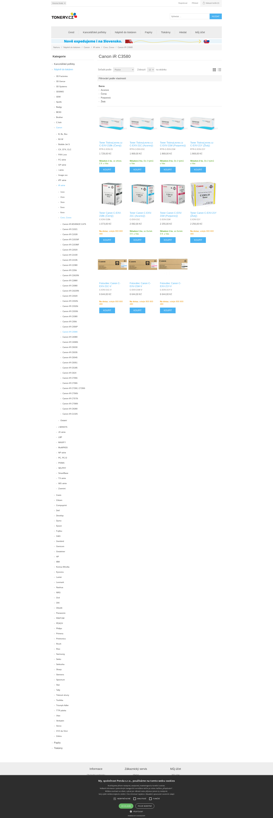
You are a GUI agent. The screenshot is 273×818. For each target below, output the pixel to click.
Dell (58, 510)
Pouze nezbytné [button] (145, 806)
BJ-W (60, 139)
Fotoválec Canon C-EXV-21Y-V (170, 284)
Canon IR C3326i (70, 306)
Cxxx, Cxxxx (108, 47)
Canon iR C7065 (70, 383)
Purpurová (105, 97)
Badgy (59, 107)
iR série (96, 47)
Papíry (148, 32)
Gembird (60, 541)
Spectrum (60, 680)
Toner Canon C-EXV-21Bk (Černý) (110, 214)
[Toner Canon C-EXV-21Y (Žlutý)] (203, 194)
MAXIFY (62, 442)
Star (58, 685)
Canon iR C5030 (70, 347)
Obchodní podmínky (96, 775)
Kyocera (60, 572)
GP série (62, 165)
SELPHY (62, 468)
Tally (58, 690)
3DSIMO (60, 91)
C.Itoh (59, 122)
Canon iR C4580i (70, 342)
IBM (58, 562)
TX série (62, 478)
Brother (59, 117)
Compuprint (61, 505)
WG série (62, 483)
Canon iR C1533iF (71, 239)
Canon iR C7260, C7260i (74, 388)
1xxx (62, 192)
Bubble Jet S (64, 144)
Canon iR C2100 (70, 255)
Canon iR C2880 (70, 280)
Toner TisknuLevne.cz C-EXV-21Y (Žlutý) (201, 144)
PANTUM (60, 618)
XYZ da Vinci (62, 731)
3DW (58, 97)
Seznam (219, 69)
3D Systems (61, 86)
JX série (62, 432)
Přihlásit (195, 3)
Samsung (60, 654)
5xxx (62, 207)
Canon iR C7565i (70, 393)
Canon (87, 47)
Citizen (59, 500)
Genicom (60, 546)
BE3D (58, 112)
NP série (62, 452)
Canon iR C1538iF (71, 244)
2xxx (62, 197)
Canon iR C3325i (70, 301)
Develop (60, 515)
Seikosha (60, 664)
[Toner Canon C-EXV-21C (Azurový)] (142, 194)
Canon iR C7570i (70, 398)
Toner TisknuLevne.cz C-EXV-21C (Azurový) (141, 144)
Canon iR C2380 (70, 265)
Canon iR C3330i (70, 311)
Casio (58, 495)
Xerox (58, 726)
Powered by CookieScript (136, 816)
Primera (59, 633)
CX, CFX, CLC (64, 149)
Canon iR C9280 (70, 409)
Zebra (59, 736)
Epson (59, 526)
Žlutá (103, 101)
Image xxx (63, 175)
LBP (60, 437)
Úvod (71, 32)
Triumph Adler (62, 705)
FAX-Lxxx (62, 154)
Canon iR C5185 (70, 368)
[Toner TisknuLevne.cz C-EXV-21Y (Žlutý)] (203, 123)
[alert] (136, 796)
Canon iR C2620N (71, 275)
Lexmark (60, 582)
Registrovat (182, 3)
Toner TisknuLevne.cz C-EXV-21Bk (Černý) (110, 144)
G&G (58, 536)
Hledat (183, 32)
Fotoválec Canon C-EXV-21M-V (140, 284)
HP (57, 556)
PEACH (59, 623)
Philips (59, 628)
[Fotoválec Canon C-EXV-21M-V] (142, 264)
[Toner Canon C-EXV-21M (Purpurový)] (173, 194)
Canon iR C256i (70, 270)
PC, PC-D (62, 458)
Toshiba (59, 700)
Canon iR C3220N (71, 291)
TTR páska (61, 710)
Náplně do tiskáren (125, 32)
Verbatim (60, 721)
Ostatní (63, 420)
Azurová (105, 90)
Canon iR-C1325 (70, 414)
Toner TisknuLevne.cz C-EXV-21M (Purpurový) (173, 144)
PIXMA (61, 463)
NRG (58, 592)
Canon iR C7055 (70, 378)
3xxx (62, 202)
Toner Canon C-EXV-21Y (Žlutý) (203, 214)
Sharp (59, 669)
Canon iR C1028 (70, 234)
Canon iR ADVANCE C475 (74, 224)
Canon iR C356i (70, 321)
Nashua (59, 587)
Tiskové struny (62, 695)
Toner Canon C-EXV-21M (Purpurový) (171, 214)
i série (61, 170)
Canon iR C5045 (70, 357)
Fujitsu (59, 531)
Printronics (61, 639)
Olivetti (59, 608)
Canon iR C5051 (70, 362)
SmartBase (63, 473)
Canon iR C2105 (70, 260)
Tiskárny (165, 32)
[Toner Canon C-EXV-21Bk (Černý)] (112, 194)
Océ (58, 597)
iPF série (62, 180)
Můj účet (200, 32)
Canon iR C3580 (70, 332)
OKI (58, 603)
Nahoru (56, 47)
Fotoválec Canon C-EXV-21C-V (109, 284)
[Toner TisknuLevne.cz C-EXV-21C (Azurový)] (142, 123)
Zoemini (62, 488)
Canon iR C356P (70, 327)
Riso (58, 649)
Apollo (59, 102)
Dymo (58, 521)
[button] (136, 811)
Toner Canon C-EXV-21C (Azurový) (141, 214)
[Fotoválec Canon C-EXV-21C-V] (112, 264)
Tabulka (214, 69)
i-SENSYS (62, 427)
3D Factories (62, 76)
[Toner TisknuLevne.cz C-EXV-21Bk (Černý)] (112, 123)
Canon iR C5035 (70, 352)
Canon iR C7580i (70, 403)
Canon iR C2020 (70, 250)
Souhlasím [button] (126, 806)
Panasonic (61, 613)
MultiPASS (63, 447)
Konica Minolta (62, 567)
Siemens (60, 674)
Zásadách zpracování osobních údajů (160, 794)
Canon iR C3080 (70, 285)
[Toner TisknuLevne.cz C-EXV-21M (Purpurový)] (173, 123)
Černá (103, 94)
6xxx (62, 212)
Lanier (59, 577)
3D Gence (60, 81)
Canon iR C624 (69, 373)
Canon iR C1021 (70, 229)
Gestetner (60, 551)
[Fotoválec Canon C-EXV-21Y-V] (173, 264)
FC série (62, 160)
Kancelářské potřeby (94, 32)
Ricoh (58, 644)
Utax (58, 715)
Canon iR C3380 (70, 316)
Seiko (58, 659)
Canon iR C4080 (70, 337)
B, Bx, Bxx (62, 134)
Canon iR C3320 (70, 296)
